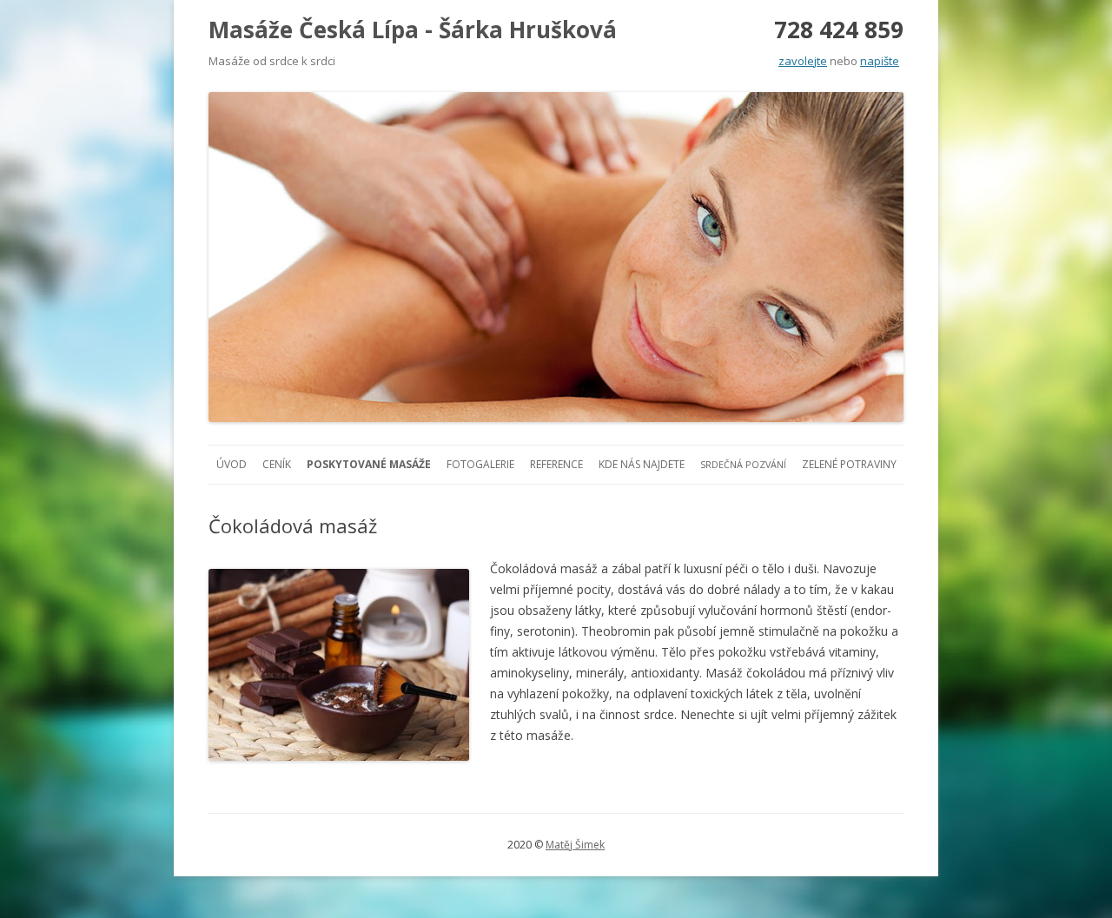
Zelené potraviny (849, 464)
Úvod (231, 464)
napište (879, 61)
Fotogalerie (480, 464)
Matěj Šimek (575, 844)
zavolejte (802, 61)
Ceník (276, 464)
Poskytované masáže (369, 464)
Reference (556, 464)
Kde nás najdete (642, 464)
